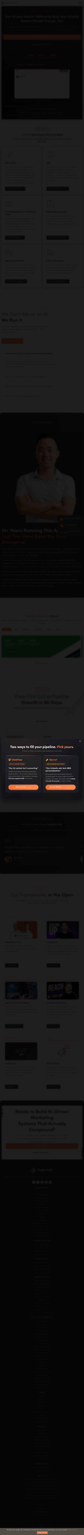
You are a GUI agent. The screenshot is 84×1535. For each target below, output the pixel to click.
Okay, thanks (42, 1532)
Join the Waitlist (60, 788)
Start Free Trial (23, 787)
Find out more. (72, 1530)
